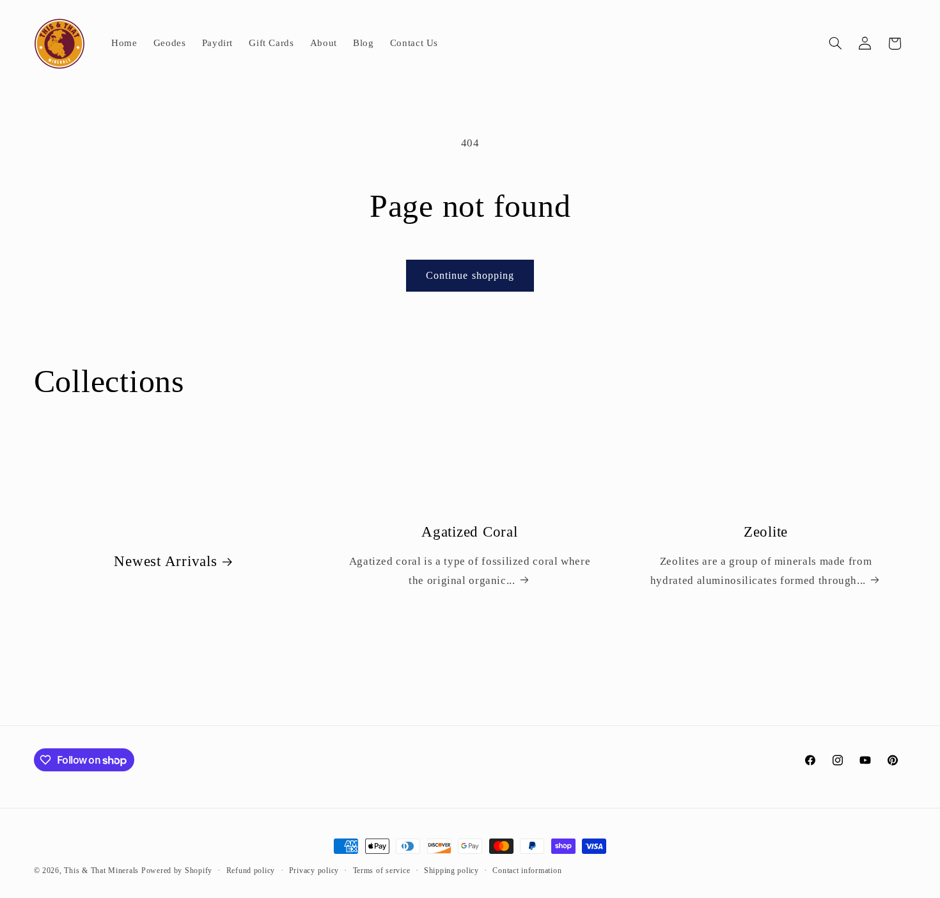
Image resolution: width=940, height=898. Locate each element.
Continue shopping (470, 275)
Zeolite (766, 532)
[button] (835, 43)
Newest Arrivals (165, 562)
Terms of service (382, 870)
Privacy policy (314, 870)
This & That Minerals (101, 870)
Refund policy (251, 870)
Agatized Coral (470, 532)
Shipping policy (451, 870)
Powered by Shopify (176, 870)
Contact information (526, 870)
